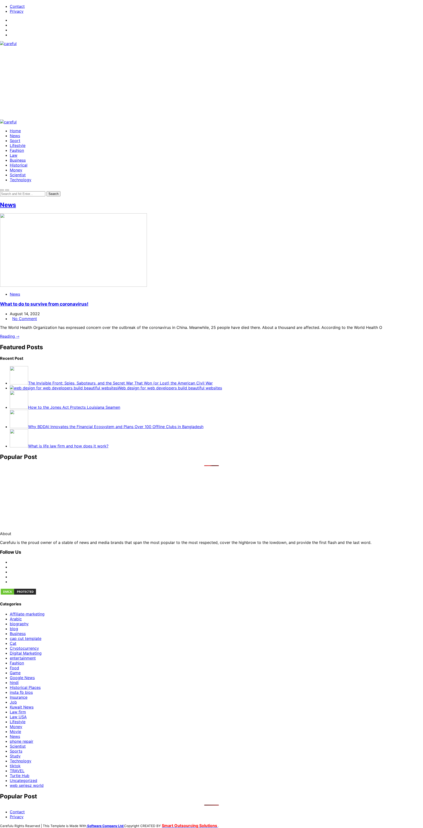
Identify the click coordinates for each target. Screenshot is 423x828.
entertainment (23, 658)
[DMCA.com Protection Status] (18, 593)
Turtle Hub (19, 775)
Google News (22, 677)
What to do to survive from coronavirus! (44, 304)
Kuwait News (22, 707)
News (15, 135)
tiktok (15, 765)
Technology (20, 179)
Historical (18, 165)
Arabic (16, 618)
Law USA (18, 716)
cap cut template (25, 638)
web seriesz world (27, 785)
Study (15, 756)
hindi (14, 682)
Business (18, 160)
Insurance (18, 697)
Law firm (18, 711)
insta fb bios (21, 692)
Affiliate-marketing (27, 614)
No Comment (24, 318)
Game (15, 672)
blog (14, 628)
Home (15, 130)
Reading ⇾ (9, 336)
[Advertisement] (211, 82)
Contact (17, 6)
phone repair (21, 741)
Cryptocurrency (24, 648)
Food (14, 667)
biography (19, 623)
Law (13, 155)
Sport (15, 140)
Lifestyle (17, 145)
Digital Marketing (26, 653)
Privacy (17, 11)
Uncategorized (23, 780)
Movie (15, 731)
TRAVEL (17, 770)
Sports (16, 751)
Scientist (18, 174)
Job (13, 702)
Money (16, 170)
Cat (13, 643)
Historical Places (25, 687)
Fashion (17, 150)
